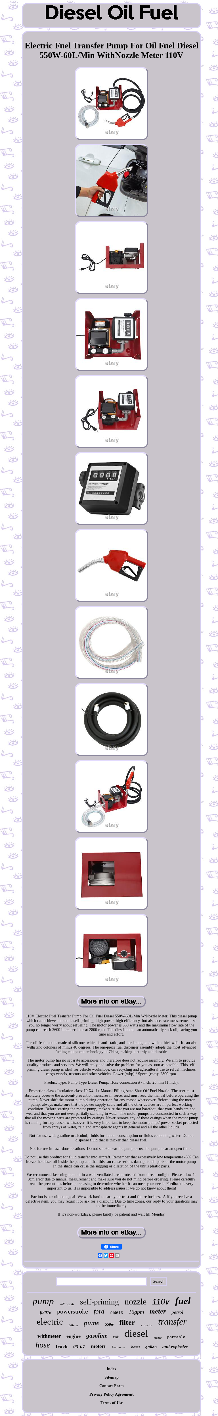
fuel (182, 1301)
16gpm (136, 1312)
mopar (158, 1337)
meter (158, 1311)
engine (73, 1336)
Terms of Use (111, 1403)
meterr (98, 1346)
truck (62, 1346)
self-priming (99, 1302)
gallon (151, 1347)
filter (127, 1322)
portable (176, 1337)
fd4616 (116, 1312)
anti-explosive (175, 1346)
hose (42, 1344)
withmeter (49, 1336)
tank (116, 1337)
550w (109, 1324)
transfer (172, 1321)
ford (99, 1311)
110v (160, 1301)
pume (91, 1323)
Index (111, 1369)
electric (50, 1322)
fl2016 (45, 1312)
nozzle (135, 1301)
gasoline (96, 1335)
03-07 (79, 1346)
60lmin (73, 1325)
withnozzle (67, 1304)
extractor (146, 1325)
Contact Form (111, 1386)
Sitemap (111, 1377)
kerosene (118, 1347)
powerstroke (72, 1311)
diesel (136, 1333)
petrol (177, 1312)
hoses (135, 1347)
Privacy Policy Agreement (111, 1394)
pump (43, 1301)
